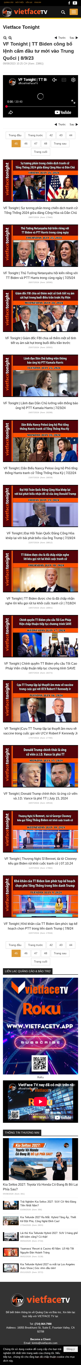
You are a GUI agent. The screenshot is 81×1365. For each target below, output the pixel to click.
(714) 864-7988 (43, 1323)
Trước (62, 37)
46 (26, 143)
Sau (72, 37)
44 (70, 135)
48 (45, 143)
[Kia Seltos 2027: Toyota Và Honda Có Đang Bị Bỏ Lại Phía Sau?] (40, 1159)
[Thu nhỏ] (5, 38)
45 (16, 143)
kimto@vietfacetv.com (44, 1343)
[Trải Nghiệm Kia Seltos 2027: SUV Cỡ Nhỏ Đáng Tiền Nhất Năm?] (11, 1205)
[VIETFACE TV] (40, 1300)
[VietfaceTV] (24, 12)
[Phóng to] (10, 38)
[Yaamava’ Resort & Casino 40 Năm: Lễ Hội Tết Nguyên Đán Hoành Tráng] (11, 1252)
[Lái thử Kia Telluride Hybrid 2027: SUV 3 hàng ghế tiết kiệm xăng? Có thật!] (11, 1236)
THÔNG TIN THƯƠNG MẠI (22, 1132)
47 (35, 143)
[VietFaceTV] (69, 4)
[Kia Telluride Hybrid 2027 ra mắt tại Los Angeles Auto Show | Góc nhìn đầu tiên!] (11, 1267)
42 (51, 135)
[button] (73, 11)
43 (61, 135)
